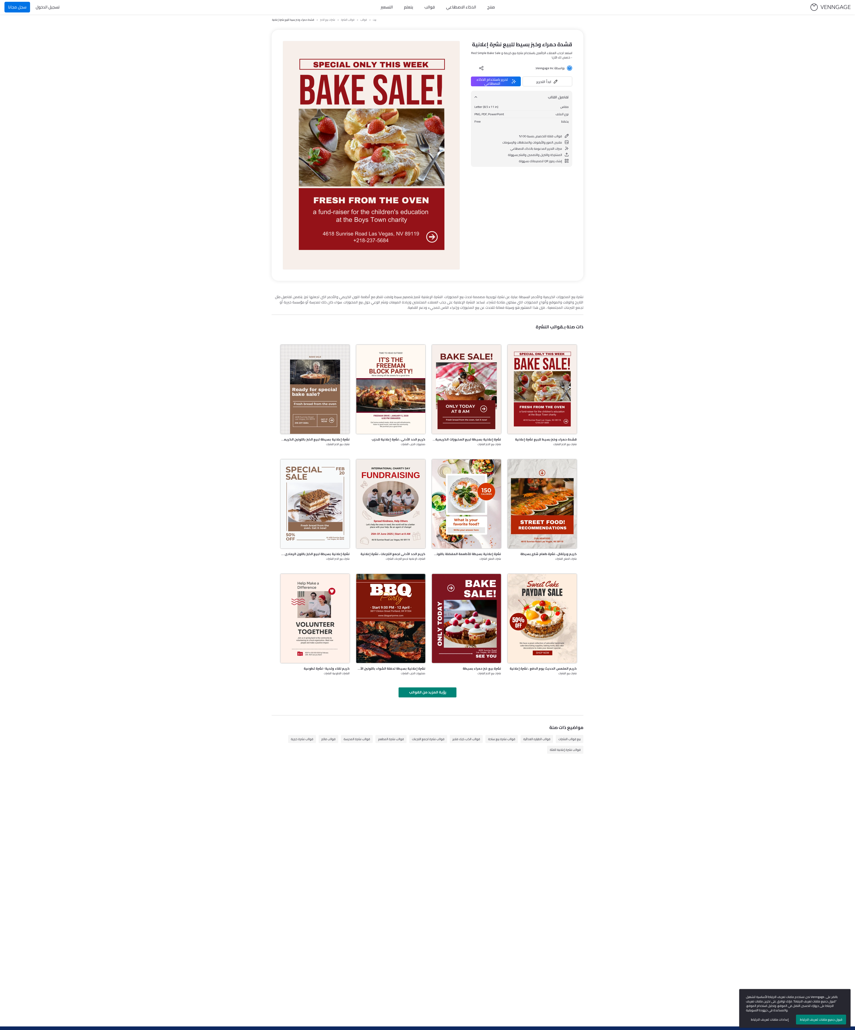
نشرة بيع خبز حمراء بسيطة (482, 668)
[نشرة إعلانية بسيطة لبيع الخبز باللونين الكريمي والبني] (315, 389)
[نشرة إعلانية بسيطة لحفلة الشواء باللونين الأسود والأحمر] (390, 618)
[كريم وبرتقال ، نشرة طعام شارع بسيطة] (542, 503)
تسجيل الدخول (48, 7)
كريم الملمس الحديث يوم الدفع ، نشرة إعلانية (543, 668)
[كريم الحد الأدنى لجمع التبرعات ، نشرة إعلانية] (390, 503)
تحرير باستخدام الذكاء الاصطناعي (492, 81)
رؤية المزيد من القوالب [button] (427, 692)
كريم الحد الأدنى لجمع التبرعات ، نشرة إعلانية (392, 554)
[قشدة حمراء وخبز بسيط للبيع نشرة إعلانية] (542, 389)
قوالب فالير (328, 739)
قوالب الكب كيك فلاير (466, 739)
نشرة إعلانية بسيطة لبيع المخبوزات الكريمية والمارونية (466, 439)
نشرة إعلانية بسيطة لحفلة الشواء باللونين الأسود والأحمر (390, 668)
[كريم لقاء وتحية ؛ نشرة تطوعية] (315, 618)
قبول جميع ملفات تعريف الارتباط (821, 1019)
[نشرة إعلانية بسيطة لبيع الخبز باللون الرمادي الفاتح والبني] (315, 503)
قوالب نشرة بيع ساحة (501, 739)
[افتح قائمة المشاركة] (481, 68)
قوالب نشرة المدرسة (357, 739)
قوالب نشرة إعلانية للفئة (565, 750)
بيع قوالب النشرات (569, 739)
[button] (547, 81)
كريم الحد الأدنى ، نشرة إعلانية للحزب (398, 439)
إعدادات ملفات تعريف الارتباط (770, 1019)
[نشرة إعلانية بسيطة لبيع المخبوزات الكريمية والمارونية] (466, 389)
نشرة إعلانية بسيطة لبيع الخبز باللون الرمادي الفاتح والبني (315, 554)
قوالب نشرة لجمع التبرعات (428, 739)
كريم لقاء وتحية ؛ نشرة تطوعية (327, 668)
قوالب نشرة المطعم (391, 739)
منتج (491, 7)
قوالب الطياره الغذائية (536, 739)
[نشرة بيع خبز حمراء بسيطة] (466, 618)
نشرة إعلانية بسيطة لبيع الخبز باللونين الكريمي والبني (315, 439)
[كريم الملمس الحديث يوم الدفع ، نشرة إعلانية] (542, 618)
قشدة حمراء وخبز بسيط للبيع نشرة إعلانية (546, 439)
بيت (374, 19)
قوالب (429, 7)
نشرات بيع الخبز (327, 19)
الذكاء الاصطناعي (461, 7)
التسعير (387, 7)
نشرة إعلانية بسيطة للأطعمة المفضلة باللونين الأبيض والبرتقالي (466, 554)
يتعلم (408, 7)
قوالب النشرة (347, 19)
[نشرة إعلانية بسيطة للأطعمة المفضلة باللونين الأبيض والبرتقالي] (466, 503)
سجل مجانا (17, 7)
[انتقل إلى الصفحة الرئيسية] (830, 7)
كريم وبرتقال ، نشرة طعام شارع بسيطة (548, 554)
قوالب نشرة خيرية (302, 739)
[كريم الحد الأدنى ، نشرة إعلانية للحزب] (390, 389)
